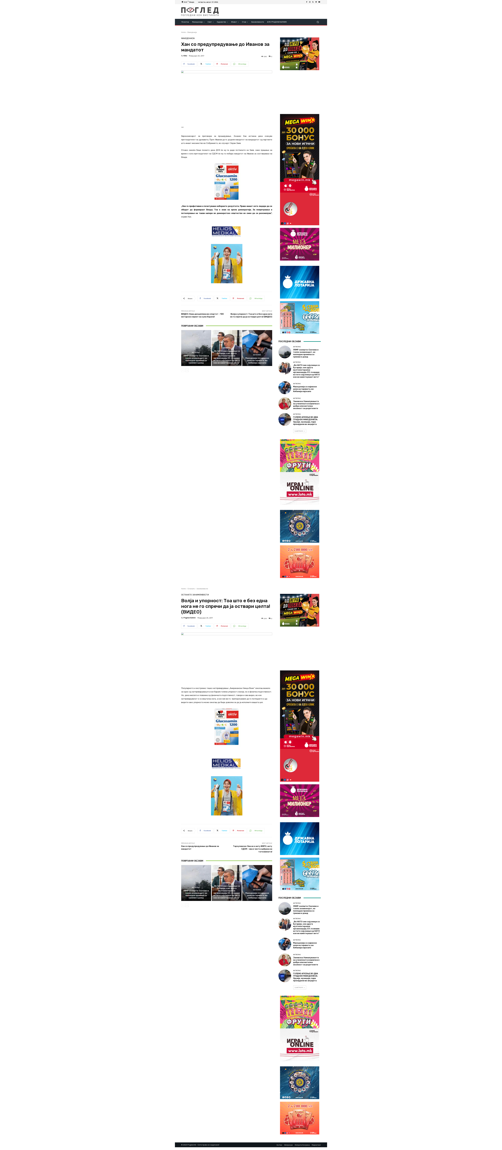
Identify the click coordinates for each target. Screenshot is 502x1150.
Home (183, 32)
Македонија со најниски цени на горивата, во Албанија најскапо (257, 360)
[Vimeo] (316, 2)
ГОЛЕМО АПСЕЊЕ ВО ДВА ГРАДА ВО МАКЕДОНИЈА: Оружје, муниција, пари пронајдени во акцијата (305, 420)
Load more (299, 431)
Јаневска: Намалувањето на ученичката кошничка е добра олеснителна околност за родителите (306, 405)
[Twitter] (313, 2)
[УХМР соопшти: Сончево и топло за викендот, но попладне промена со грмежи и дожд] (196, 348)
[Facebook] (306, 2)
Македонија (192, 32)
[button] (318, 22)
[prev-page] (182, 370)
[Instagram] (309, 2)
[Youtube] (319, 2)
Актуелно (196, 352)
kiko (185, 56)
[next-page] (187, 370)
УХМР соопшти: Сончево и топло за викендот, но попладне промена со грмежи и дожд (196, 359)
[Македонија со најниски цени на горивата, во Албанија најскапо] (257, 348)
